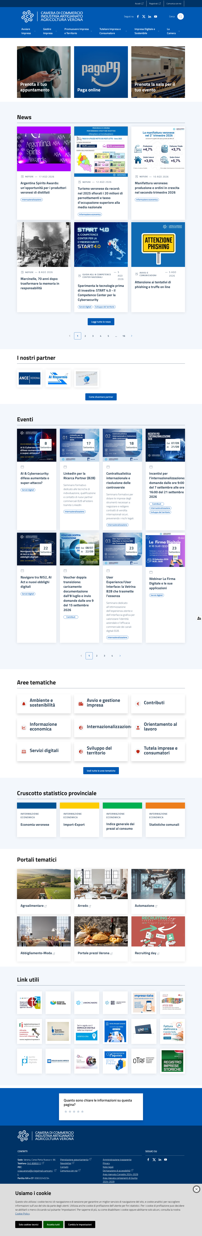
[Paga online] (101, 72)
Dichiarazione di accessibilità (116, 1170)
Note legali (108, 1167)
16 (124, 336)
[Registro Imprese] (29, 1031)
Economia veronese (35, 824)
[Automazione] (158, 884)
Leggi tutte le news (101, 321)
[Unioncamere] (86, 1002)
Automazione (144, 905)
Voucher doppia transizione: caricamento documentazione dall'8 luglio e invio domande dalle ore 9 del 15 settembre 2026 (78, 593)
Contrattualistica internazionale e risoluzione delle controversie (118, 480)
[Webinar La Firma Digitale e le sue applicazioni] (165, 550)
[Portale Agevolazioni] (86, 1061)
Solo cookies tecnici (28, 1224)
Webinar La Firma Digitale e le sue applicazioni (162, 583)
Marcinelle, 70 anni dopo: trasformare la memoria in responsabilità (40, 283)
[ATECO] (172, 1003)
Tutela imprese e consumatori (160, 750)
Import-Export (74, 824)
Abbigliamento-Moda (36, 953)
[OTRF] (144, 1061)
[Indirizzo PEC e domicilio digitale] (86, 1031)
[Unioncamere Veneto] (115, 1003)
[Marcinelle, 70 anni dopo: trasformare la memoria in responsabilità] (44, 244)
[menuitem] (29, 31)
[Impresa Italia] (144, 1002)
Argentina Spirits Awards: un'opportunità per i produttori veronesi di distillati (43, 188)
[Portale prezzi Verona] (101, 931)
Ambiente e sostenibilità (42, 702)
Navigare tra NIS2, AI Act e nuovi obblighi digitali (36, 582)
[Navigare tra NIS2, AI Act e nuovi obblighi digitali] (36, 549)
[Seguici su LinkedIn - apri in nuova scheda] (148, 16)
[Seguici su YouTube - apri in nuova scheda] (154, 16)
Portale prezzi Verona (93, 953)
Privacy (106, 1163)
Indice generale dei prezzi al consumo (120, 826)
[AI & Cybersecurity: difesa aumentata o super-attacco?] (36, 445)
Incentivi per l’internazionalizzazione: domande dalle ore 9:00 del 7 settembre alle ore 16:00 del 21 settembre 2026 (167, 485)
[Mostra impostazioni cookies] (199, 618)
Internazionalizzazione (110, 726)
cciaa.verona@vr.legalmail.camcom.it (35, 1172)
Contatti (64, 1167)
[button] (180, 16)
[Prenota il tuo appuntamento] (44, 72)
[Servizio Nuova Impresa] (58, 1061)
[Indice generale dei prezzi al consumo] (122, 806)
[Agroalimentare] (44, 884)
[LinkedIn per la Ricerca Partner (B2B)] (79, 445)
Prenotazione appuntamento (74, 1159)
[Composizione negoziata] (115, 1061)
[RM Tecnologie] (86, 378)
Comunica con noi (68, 1170)
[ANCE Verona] (29, 378)
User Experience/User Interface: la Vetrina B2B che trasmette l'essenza (121, 586)
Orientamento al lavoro (160, 726)
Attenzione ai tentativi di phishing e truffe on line (153, 284)
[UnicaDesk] (144, 1031)
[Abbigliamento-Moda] (44, 931)
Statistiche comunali (164, 824)
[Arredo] (101, 884)
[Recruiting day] (158, 931)
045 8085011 (34, 1163)
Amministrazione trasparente (117, 1159)
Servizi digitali (44, 750)
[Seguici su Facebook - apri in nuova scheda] (137, 16)
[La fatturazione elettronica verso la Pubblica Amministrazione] (172, 1031)
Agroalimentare (32, 905)
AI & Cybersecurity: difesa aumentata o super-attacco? (35, 478)
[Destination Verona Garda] (58, 1002)
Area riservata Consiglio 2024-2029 (120, 1174)
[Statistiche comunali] (165, 806)
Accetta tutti (53, 1224)
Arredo (83, 905)
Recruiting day (145, 953)
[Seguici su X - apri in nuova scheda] (143, 16)
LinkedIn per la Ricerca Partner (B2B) (79, 475)
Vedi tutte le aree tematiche (101, 770)
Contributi (154, 702)
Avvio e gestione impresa (103, 702)
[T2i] (29, 1003)
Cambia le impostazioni (80, 1224)
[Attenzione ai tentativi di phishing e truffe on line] (158, 244)
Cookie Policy (22, 1214)
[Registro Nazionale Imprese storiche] (172, 1061)
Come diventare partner (101, 397)
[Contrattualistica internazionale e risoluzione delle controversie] (122, 445)
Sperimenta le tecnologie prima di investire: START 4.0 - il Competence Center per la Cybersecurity (101, 292)
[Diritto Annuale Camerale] (115, 1031)
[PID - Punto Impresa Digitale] (29, 1061)
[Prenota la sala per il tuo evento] (158, 72)
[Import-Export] (79, 806)
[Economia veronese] (36, 806)
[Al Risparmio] (58, 378)
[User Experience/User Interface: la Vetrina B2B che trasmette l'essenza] (122, 549)
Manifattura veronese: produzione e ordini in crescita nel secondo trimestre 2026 (157, 188)
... (117, 336)
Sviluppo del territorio (99, 750)
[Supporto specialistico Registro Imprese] (58, 1031)
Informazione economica (43, 726)
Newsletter (65, 1163)
